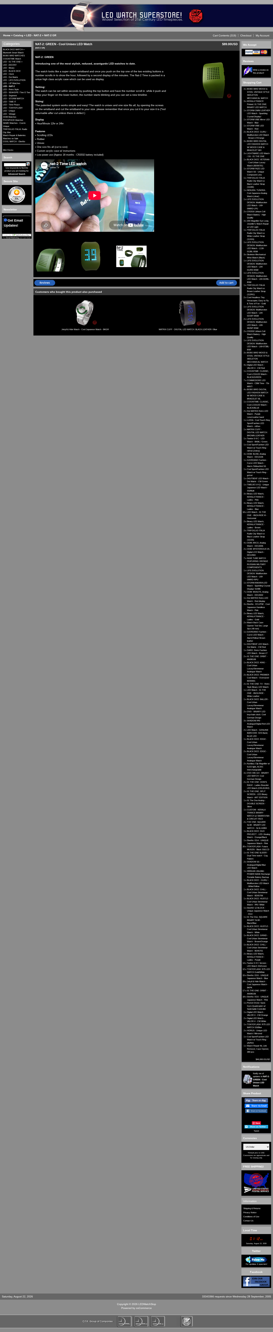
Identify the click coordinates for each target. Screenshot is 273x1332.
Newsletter (10, 209)
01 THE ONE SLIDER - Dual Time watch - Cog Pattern (257, 856)
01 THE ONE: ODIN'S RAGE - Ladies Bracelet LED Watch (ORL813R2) (258, 785)
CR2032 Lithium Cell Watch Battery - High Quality (256, 334)
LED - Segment (10, 95)
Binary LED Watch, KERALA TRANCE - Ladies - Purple (256, 957)
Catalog (18, 35)
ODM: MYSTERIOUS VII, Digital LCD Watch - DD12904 (258, 552)
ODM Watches (9, 117)
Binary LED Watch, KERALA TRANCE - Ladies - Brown (256, 524)
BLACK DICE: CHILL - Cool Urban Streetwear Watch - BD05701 (257, 948)
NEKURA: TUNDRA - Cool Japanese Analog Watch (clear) (257, 193)
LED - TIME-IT (9, 102)
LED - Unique (9, 111)
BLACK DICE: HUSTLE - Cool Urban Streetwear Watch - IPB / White (258, 901)
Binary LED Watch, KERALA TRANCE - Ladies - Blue (256, 506)
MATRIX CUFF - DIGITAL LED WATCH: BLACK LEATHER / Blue (188, 329)
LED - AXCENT (10, 65)
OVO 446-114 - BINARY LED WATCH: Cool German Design (258, 776)
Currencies (250, 1138)
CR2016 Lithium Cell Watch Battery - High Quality (256, 214)
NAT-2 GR (50, 35)
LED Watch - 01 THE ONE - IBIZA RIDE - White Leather (256, 693)
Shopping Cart (252, 82)
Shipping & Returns (252, 1208)
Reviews (248, 61)
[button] (224, 35)
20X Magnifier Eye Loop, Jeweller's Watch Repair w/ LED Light (258, 224)
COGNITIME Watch (12, 59)
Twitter (256, 1250)
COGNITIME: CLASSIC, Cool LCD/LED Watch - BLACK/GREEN (258, 374)
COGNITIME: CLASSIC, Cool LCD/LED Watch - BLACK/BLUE (258, 405)
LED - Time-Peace (11, 105)
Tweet (256, 1131)
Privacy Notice (249, 1212)
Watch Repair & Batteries (14, 135)
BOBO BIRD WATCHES (14, 55)
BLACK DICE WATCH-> (14, 49)
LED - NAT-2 (33, 35)
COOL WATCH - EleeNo (14, 141)
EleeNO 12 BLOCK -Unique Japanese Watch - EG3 (258, 911)
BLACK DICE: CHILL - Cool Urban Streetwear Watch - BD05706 (257, 892)
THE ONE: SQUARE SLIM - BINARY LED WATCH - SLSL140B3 (257, 825)
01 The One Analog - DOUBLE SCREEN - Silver (256, 803)
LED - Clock (8, 74)
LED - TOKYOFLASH (12, 108)
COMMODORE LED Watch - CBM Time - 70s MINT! (258, 383)
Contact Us (248, 1221)
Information (250, 1201)
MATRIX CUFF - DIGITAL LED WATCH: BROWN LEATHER (257, 432)
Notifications (251, 1066)
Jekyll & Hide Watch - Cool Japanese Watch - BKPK (257, 984)
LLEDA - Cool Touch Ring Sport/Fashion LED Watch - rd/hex (258, 423)
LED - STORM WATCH (13, 98)
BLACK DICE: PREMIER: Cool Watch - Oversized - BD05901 (258, 678)
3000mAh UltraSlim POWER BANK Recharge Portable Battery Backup (258, 874)
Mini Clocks (8, 150)
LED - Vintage (9, 114)
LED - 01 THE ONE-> (12, 62)
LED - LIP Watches (11, 83)
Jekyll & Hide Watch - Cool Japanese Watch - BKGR (85, 329)
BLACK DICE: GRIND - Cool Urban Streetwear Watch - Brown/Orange (257, 938)
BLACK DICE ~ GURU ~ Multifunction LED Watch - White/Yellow (258, 883)
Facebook (256, 1271)
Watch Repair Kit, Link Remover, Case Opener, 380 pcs (258, 1049)
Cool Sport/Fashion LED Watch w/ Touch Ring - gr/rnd (258, 472)
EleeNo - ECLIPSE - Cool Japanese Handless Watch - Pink (258, 607)
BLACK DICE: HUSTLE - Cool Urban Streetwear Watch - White (258, 929)
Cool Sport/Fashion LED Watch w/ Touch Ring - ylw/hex (258, 1040)
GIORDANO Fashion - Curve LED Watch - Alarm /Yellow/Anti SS (257, 463)
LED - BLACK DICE (12, 71)
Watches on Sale (10, 138)
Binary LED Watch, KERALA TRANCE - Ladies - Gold (256, 616)
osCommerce (144, 1308)
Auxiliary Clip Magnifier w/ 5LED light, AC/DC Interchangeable (258, 766)
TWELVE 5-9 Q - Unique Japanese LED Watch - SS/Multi (258, 487)
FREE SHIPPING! (253, 1166)
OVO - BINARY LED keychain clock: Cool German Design (256, 714)
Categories (12, 44)
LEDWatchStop (147, 1304)
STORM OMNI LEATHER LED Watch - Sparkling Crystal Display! (258, 113)
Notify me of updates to (261, 1079)
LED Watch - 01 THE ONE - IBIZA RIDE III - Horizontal (257, 515)
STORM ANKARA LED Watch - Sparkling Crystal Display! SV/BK (258, 586)
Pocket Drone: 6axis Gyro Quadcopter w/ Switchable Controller (256, 1006)
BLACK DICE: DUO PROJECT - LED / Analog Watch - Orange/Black (258, 834)
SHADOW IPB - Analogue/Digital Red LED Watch (258, 724)
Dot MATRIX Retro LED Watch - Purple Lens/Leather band (257, 414)
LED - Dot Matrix (10, 77)
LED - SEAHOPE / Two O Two (16, 92)
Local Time (250, 1230)
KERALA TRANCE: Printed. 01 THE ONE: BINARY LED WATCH (257, 104)
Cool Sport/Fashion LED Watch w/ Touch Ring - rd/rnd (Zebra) (258, 448)
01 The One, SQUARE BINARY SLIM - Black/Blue (257, 920)
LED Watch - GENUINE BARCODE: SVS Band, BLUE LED (257, 733)
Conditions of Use (251, 1216)
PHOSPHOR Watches (13, 120)
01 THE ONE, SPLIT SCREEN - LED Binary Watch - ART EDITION (257, 794)
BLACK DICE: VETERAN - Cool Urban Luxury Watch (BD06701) (258, 162)
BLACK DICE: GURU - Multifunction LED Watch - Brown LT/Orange (258, 135)
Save (258, 1123)
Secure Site (11, 181)
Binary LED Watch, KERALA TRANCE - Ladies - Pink (256, 497)
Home (6, 35)
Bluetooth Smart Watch (13, 52)
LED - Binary (8, 68)
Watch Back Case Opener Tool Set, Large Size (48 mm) (257, 625)
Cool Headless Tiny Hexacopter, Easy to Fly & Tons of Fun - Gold (258, 300)
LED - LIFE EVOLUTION (14, 80)
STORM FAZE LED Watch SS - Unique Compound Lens (255, 171)
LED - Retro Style (11, 89)
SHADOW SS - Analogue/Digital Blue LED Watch (256, 865)
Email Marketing (12, 238)
